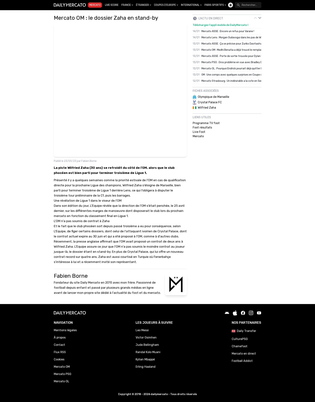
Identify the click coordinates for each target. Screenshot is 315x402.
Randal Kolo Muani (148, 352)
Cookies (59, 359)
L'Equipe (96, 205)
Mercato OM (62, 366)
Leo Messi (142, 330)
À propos (60, 337)
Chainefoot (239, 346)
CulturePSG (240, 339)
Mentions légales (65, 330)
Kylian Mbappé (145, 359)
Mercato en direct (244, 353)
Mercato (95, 5)
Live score (111, 5)
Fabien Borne (89, 161)
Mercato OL (61, 381)
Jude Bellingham (147, 345)
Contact (59, 345)
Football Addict (242, 361)
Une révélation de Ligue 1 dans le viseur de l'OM (88, 200)
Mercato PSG (62, 374)
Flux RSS (60, 352)
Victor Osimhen (146, 337)
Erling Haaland (145, 366)
